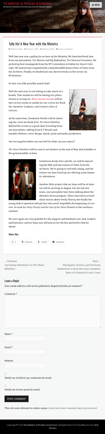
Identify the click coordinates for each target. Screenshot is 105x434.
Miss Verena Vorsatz (43, 99)
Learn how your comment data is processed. (72, 408)
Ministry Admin (48, 49)
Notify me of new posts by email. (22, 389)
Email (9, 347)
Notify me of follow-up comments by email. (28, 377)
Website (9, 360)
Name (9, 334)
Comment (11, 294)
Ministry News (17, 49)
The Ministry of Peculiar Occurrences (27, 3)
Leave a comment (65, 49)
